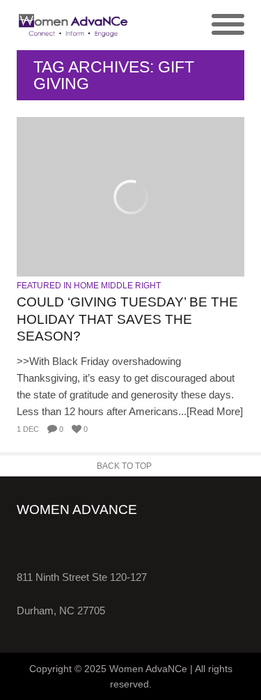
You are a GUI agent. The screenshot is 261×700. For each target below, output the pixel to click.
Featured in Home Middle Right (89, 285)
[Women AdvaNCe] (74, 25)
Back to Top (124, 466)
